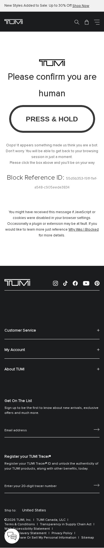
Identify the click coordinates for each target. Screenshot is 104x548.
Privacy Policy (62, 533)
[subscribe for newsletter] (97, 429)
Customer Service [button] (20, 330)
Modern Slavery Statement (25, 533)
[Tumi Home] (13, 21)
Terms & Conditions (19, 524)
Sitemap (87, 537)
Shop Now (80, 6)
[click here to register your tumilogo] (97, 485)
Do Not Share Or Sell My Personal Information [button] (40, 537)
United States (34, 510)
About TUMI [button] (14, 369)
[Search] (76, 22)
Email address (15, 424)
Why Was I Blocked (84, 229)
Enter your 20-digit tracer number (30, 480)
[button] (97, 22)
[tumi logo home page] (17, 282)
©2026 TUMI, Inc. (17, 520)
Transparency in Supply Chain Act (66, 524)
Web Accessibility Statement (27, 529)
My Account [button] (14, 350)
